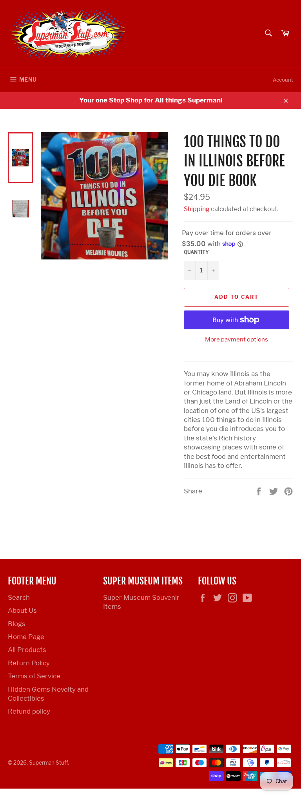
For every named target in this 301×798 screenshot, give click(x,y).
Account (283, 80)
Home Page (26, 637)
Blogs (16, 624)
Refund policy (29, 711)
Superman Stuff (48, 763)
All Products (27, 650)
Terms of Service (34, 676)
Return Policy (29, 663)
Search (19, 597)
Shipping (197, 209)
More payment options (236, 339)
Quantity (196, 252)
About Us (22, 610)
